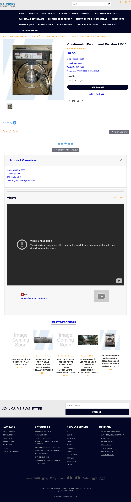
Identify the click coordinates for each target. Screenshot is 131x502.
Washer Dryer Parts (43, 432)
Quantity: (71, 76)
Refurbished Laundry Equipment (47, 460)
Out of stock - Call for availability (43, 342)
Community (7, 445)
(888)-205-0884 (113, 432)
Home (22, 13)
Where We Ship (8, 441)
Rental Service (45, 24)
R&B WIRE (70, 458)
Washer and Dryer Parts (31, 19)
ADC (68, 432)
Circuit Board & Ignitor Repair (91, 19)
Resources (7, 438)
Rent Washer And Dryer (107, 13)
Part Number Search (87, 24)
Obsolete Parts (9, 432)
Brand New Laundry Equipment (75, 13)
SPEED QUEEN (71, 461)
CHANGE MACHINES (42, 457)
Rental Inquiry (26, 24)
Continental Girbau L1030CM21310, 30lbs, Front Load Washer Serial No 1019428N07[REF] (110, 361)
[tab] (65, 160)
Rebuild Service (65, 24)
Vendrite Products (42, 438)
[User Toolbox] (120, 2)
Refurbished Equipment (60, 19)
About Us (33, 13)
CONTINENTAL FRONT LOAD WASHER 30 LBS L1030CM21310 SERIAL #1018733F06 (43, 364)
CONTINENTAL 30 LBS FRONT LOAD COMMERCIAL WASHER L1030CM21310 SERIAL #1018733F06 (65, 366)
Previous (127, 494)
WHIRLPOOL (71, 438)
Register (15, 451)
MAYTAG (70, 441)
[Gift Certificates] (126, 2)
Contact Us (117, 19)
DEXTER (69, 435)
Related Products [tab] (63, 322)
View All (70, 465)
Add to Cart (20, 342)
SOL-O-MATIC (72, 455)
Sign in (5, 451)
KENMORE (70, 445)
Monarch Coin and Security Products (46, 442)
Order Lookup (109, 24)
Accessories (48, 13)
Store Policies (107, 441)
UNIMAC (70, 451)
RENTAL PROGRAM (41, 454)
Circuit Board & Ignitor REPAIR (47, 447)
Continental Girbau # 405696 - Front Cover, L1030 (21, 362)
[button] (119, 132)
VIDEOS (5, 448)
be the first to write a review (66, 150)
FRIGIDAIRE (71, 448)
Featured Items (41, 435)
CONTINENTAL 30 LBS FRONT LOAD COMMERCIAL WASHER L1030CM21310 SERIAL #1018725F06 (88, 366)
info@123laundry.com (115, 435)
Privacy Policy (8, 435)
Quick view (21, 337)
